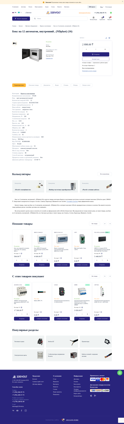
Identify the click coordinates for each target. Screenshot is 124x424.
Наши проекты (38, 7)
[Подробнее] (21, 253)
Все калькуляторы (104, 174)
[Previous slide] (105, 224)
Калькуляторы (78, 396)
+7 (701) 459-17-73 (18, 395)
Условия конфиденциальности (80, 390)
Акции (47, 7)
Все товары (94, 223)
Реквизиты (56, 394)
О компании (15, 7)
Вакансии (56, 381)
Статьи (53, 7)
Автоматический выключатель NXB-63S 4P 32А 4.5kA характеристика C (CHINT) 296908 (82, 303)
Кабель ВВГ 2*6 (38, 300)
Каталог (21, 26)
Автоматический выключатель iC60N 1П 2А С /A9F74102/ (102, 301)
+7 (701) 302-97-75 (18, 392)
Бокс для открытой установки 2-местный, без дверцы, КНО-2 (21, 250)
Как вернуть (77, 386)
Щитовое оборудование (31, 26)
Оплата (30, 7)
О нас (54, 379)
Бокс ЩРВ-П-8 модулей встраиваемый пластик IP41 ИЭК (41, 250)
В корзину (21, 264)
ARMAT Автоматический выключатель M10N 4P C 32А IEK (21, 302)
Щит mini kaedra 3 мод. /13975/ (80, 249)
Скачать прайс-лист (38, 381)
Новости (59, 7)
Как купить (77, 384)
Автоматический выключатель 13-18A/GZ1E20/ (62, 301)
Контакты (66, 7)
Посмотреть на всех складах (89, 71)
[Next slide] (110, 224)
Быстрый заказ (95, 59)
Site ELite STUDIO (72, 420)
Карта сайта (77, 393)
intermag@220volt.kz (18, 406)
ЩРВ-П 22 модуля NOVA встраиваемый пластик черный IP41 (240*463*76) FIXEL (102, 250)
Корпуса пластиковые (45, 26)
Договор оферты (37, 384)
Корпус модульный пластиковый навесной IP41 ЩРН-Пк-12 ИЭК (61, 250)
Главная (14, 26)
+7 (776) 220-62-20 (18, 401)
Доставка (23, 7)
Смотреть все (49, 58)
